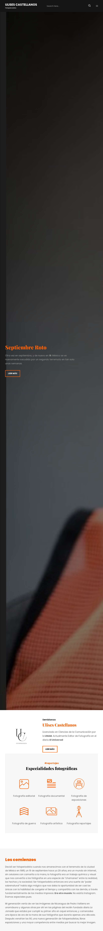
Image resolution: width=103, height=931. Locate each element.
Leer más (12, 373)
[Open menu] (97, 6)
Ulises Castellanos (21, 5)
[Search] (89, 5)
